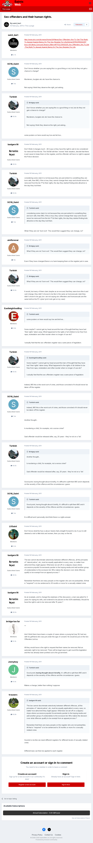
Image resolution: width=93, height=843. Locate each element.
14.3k (14, 641)
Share (68, 24)
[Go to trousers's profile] (13, 703)
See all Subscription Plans (80, 818)
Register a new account (27, 785)
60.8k (14, 714)
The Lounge (29, 26)
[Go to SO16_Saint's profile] (13, 72)
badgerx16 (13, 144)
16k (14, 260)
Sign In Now (66, 785)
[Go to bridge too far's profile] (13, 629)
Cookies (58, 835)
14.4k (14, 681)
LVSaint (13, 526)
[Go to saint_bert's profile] (6, 24)
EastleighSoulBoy (13, 308)
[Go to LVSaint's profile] (13, 534)
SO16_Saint (13, 64)
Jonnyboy (13, 662)
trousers (13, 695)
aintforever (13, 240)
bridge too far (13, 621)
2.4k (14, 546)
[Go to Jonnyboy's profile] (13, 670)
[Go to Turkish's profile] (13, 105)
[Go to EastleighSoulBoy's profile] (13, 316)
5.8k (14, 328)
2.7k (14, 55)
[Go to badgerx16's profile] (13, 152)
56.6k (14, 116)
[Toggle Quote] (28, 103)
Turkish (13, 97)
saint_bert (17, 23)
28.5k (14, 164)
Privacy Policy (37, 835)
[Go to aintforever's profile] (13, 248)
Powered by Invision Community (46, 840)
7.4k (14, 84)
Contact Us (49, 835)
